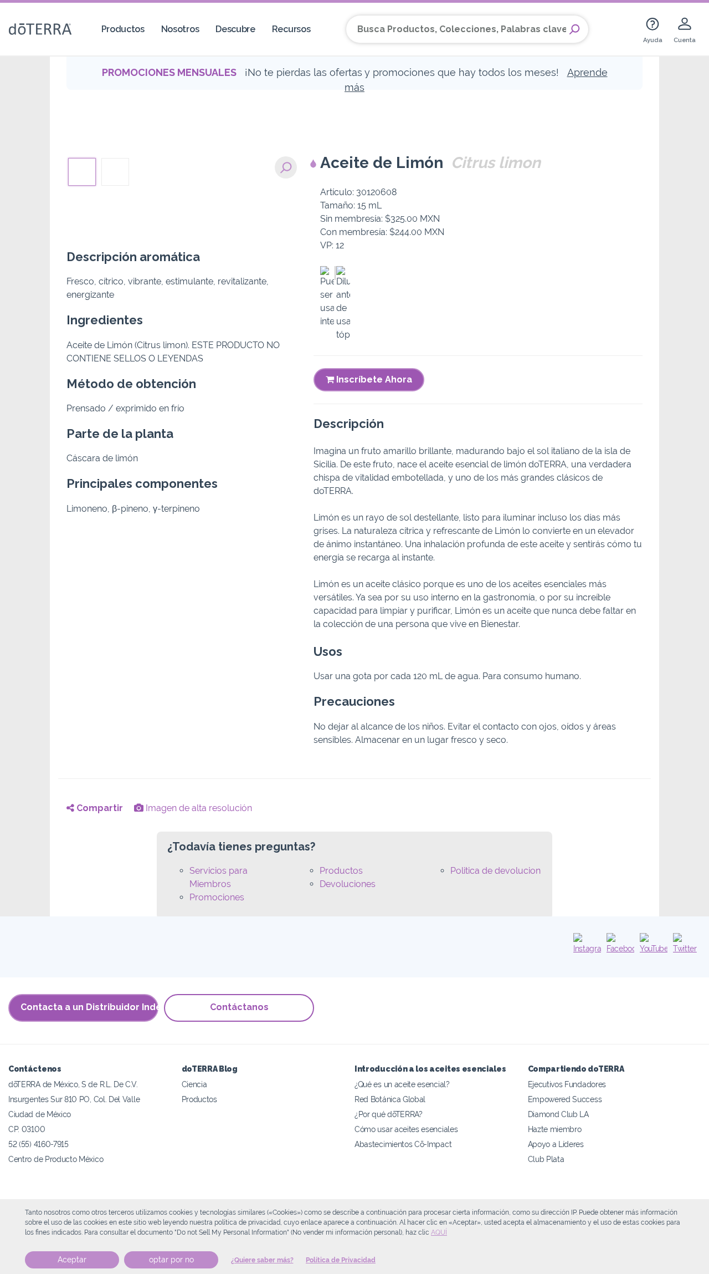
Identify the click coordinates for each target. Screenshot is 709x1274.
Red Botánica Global (389, 1099)
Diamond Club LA (558, 1114)
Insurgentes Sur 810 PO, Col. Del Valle (74, 1099)
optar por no (171, 1259)
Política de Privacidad (341, 1260)
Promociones (216, 897)
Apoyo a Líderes (556, 1144)
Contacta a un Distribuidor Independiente (89, 1007)
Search (574, 29)
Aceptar (72, 1259)
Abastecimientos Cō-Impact (402, 1144)
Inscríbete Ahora (373, 379)
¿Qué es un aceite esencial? (402, 1084)
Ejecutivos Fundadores (567, 1084)
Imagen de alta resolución (197, 808)
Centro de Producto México (55, 1159)
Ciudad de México (39, 1114)
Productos (123, 29)
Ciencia (194, 1084)
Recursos (291, 29)
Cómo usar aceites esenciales (406, 1129)
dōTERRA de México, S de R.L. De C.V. (73, 1084)
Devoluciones (348, 884)
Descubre (235, 29)
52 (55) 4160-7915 (38, 1144)
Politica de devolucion (495, 870)
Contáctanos (239, 1007)
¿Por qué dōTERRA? (388, 1114)
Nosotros (180, 29)
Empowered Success (565, 1099)
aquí (439, 1232)
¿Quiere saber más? (262, 1260)
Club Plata (546, 1159)
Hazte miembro (555, 1129)
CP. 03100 (26, 1129)
